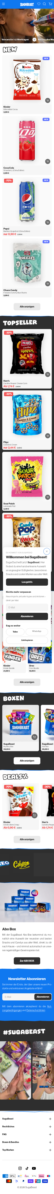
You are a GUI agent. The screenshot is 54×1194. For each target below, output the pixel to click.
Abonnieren (27, 616)
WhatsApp (36, 631)
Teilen (15, 632)
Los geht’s (27, 582)
